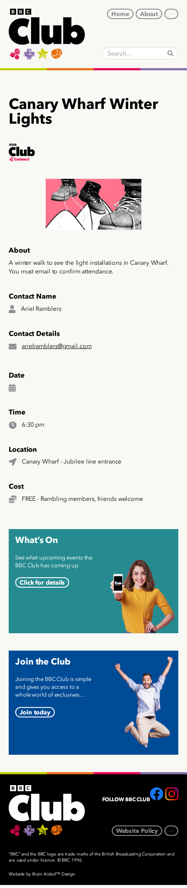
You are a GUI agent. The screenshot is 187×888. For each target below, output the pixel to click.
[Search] (170, 53)
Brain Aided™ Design (53, 874)
